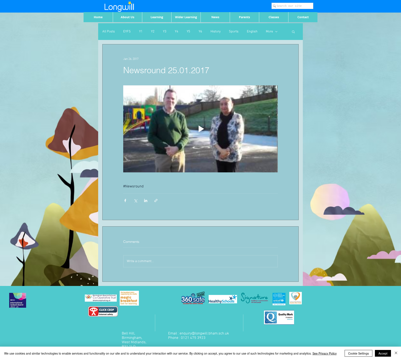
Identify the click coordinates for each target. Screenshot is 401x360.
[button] (293, 31)
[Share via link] (156, 200)
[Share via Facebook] (125, 200)
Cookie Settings (358, 353)
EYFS (127, 31)
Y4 (176, 31)
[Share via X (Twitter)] (135, 200)
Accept (382, 353)
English (252, 31)
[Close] (395, 353)
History (216, 31)
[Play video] (200, 128)
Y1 (141, 31)
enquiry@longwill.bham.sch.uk (204, 333)
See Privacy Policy (324, 353)
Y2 (153, 31)
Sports (234, 31)
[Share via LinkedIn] (146, 200)
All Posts (108, 31)
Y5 (188, 31)
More (269, 31)
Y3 (164, 31)
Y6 (200, 31)
